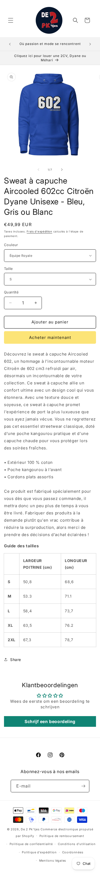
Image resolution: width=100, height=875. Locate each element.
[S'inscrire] (83, 786)
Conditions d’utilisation (77, 844)
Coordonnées (72, 852)
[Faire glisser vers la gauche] (38, 169)
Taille (8, 268)
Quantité (11, 292)
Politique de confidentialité (31, 844)
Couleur (11, 245)
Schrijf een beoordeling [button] (50, 721)
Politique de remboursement (61, 836)
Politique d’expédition (39, 852)
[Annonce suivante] (90, 44)
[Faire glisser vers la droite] (62, 169)
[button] (11, 20)
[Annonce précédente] (10, 44)
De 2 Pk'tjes (31, 829)
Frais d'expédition (39, 231)
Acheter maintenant (50, 337)
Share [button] (15, 659)
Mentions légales (52, 860)
